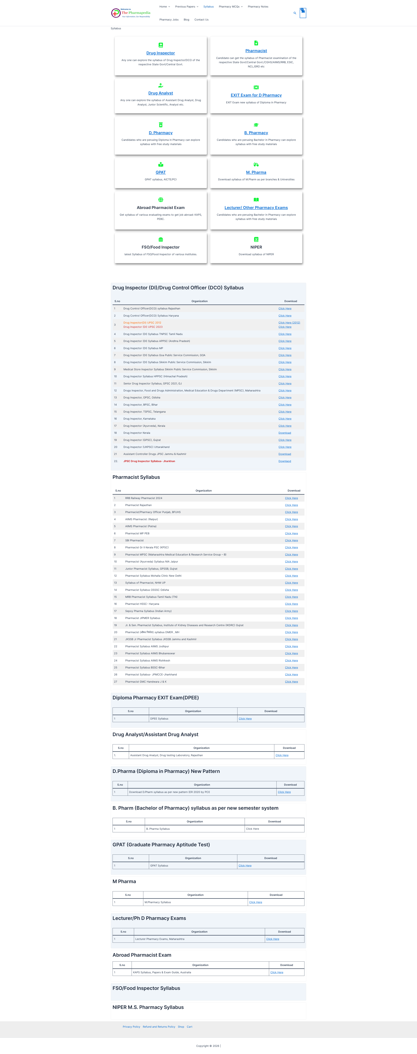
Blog (186, 19)
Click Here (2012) (289, 322)
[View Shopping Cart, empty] (303, 13)
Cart (189, 1026)
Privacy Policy (131, 1026)
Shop (181, 1026)
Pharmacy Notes (258, 6)
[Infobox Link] (160, 55)
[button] (168, 6)
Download (285, 432)
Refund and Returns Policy (159, 1026)
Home (163, 6)
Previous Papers (185, 6)
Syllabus (208, 6)
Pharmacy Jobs (169, 19)
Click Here (285, 308)
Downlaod (285, 461)
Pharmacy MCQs (229, 6)
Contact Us (201, 19)
